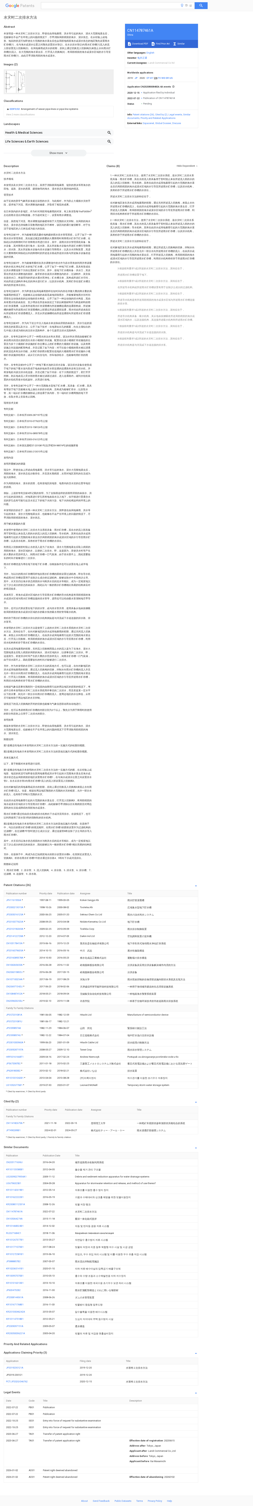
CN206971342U (14, 986)
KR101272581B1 (15, 1254)
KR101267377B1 (15, 1239)
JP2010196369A (15, 929)
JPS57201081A (14, 1014)
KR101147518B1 (15, 1319)
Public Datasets (123, 1501)
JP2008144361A (14, 1297)
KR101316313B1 (15, 1283)
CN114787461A (14, 1211)
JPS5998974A (13, 1028)
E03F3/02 (15, 109)
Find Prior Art (162, 43)
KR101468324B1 (15, 1226)
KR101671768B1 (15, 1304)
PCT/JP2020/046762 (17, 1381)
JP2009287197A (14, 1049)
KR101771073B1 (15, 1247)
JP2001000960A (15, 1042)
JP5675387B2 (13, 1063)
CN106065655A (14, 965)
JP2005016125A (15, 914)
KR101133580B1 (15, 1169)
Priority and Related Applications (158, 118)
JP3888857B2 (13, 1261)
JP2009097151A (14, 1326)
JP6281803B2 (13, 1070)
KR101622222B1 (15, 1197)
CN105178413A (14, 943)
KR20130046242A (15, 1311)
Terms (139, 1501)
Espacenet (148, 123)
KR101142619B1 (15, 1190)
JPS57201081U (14, 1021)
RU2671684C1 (13, 1233)
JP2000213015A (15, 907)
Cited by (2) (161, 114)
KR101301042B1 (15, 1077)
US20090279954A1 (16, 1176)
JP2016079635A (15, 950)
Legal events (175, 114)
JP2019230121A (14, 1367)
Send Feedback (101, 1501)
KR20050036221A (15, 1333)
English (150, 52)
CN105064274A (14, 1218)
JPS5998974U (13, 1035)
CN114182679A (14, 1123)
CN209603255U (14, 1001)
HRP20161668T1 (15, 1056)
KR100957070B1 (15, 1275)
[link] (42, 109)
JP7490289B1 (13, 1130)
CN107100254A (14, 979)
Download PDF (140, 43)
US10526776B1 (14, 1085)
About (84, 1501)
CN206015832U (14, 972)
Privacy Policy (155, 1501)
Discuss (176, 123)
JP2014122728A (15, 936)
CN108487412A (14, 993)
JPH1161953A (14, 900)
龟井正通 (142, 57)
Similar (181, 43)
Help (169, 1501)
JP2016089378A (15, 957)
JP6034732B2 (13, 1290)
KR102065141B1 (15, 1268)
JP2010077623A (15, 921)
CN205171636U (14, 1162)
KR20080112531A (15, 1204)
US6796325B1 (13, 1183)
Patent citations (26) (143, 114)
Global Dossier (163, 123)
